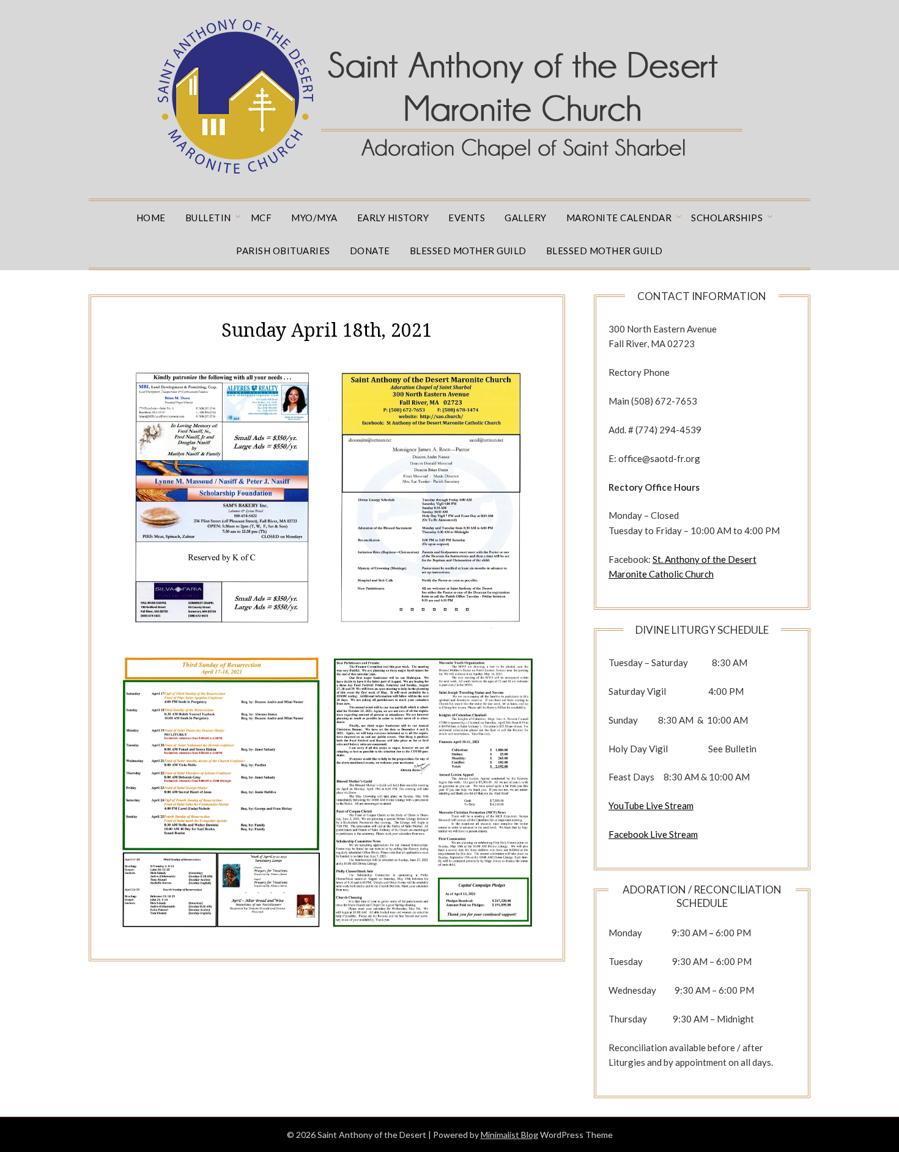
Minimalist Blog (509, 1134)
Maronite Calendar (619, 217)
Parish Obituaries (283, 250)
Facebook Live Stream (653, 834)
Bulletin (208, 217)
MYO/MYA (314, 217)
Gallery (526, 217)
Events (466, 217)
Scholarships (727, 217)
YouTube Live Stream (651, 805)
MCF (261, 217)
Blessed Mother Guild (468, 250)
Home (151, 217)
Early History (393, 217)
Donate (370, 250)
